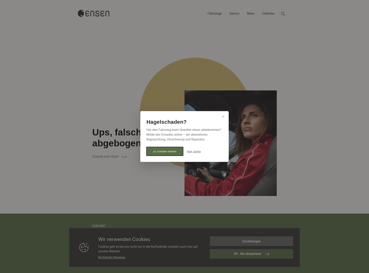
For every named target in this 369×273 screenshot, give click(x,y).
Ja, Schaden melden (165, 151)
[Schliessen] (223, 116)
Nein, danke (194, 151)
